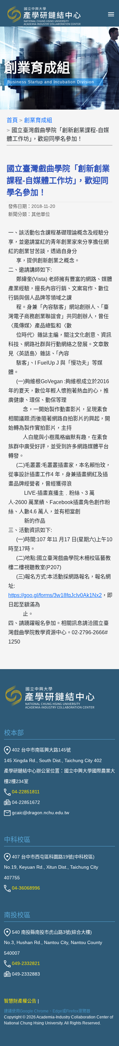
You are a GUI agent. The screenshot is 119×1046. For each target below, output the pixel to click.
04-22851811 (25, 791)
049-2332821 (25, 963)
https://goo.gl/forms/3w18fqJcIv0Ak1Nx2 (55, 595)
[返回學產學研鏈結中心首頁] (50, 696)
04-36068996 (25, 888)
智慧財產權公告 (20, 1000)
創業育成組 (38, 120)
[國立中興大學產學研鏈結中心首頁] (39, 15)
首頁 (12, 120)
